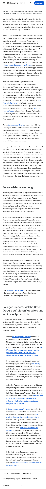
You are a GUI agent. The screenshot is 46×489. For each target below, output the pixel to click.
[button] (3, 3)
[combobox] (13, 485)
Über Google (15, 473)
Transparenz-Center (29, 479)
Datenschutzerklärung (16, 125)
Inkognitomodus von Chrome (18, 409)
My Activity (36, 364)
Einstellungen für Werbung (16, 290)
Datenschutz (27, 473)
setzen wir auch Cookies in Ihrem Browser (17, 65)
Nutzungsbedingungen (11, 479)
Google (5, 473)
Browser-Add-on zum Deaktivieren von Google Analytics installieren (24, 398)
